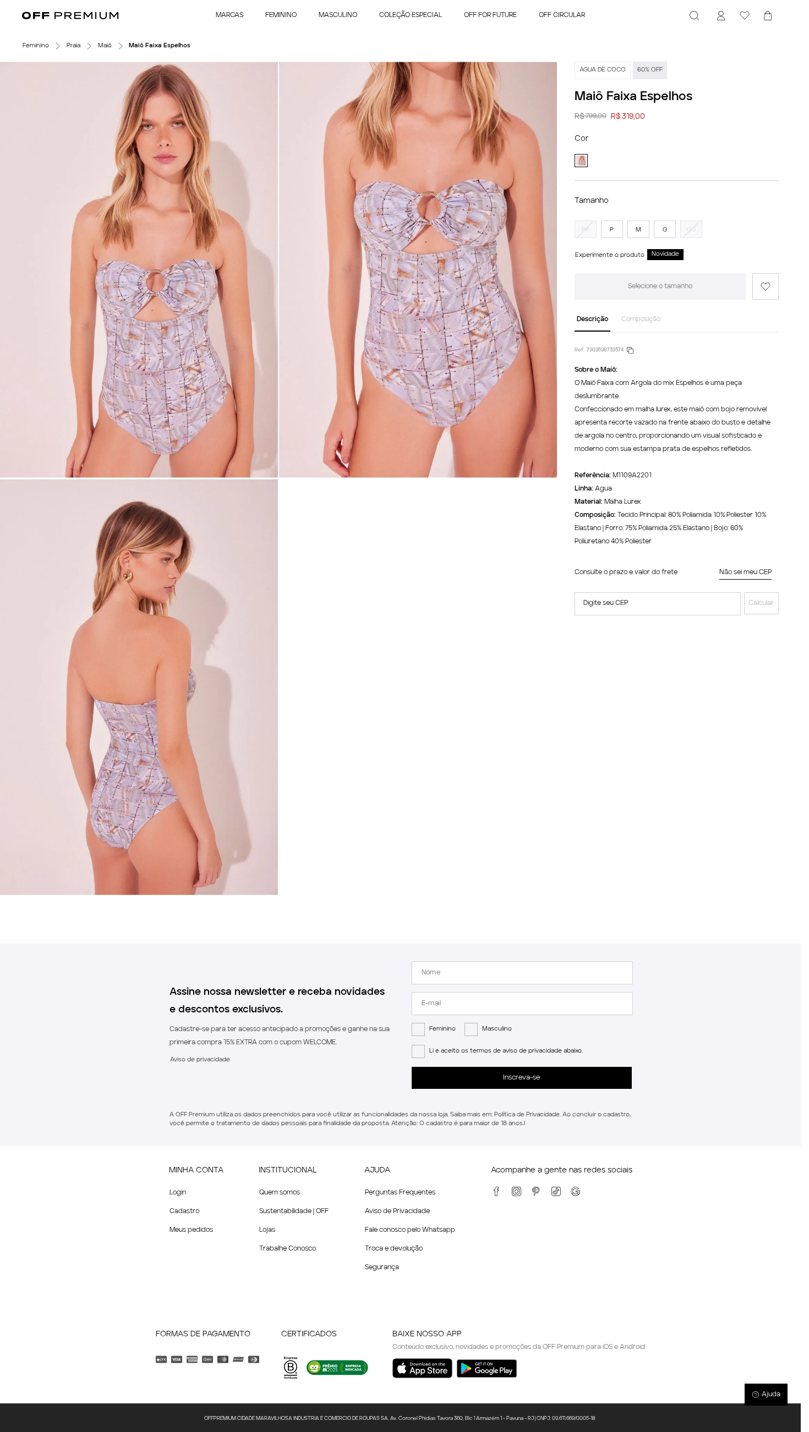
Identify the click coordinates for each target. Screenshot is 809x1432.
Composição (640, 319)
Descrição (592, 319)
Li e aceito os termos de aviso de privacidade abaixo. (506, 1051)
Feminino (442, 1029)
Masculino (497, 1029)
